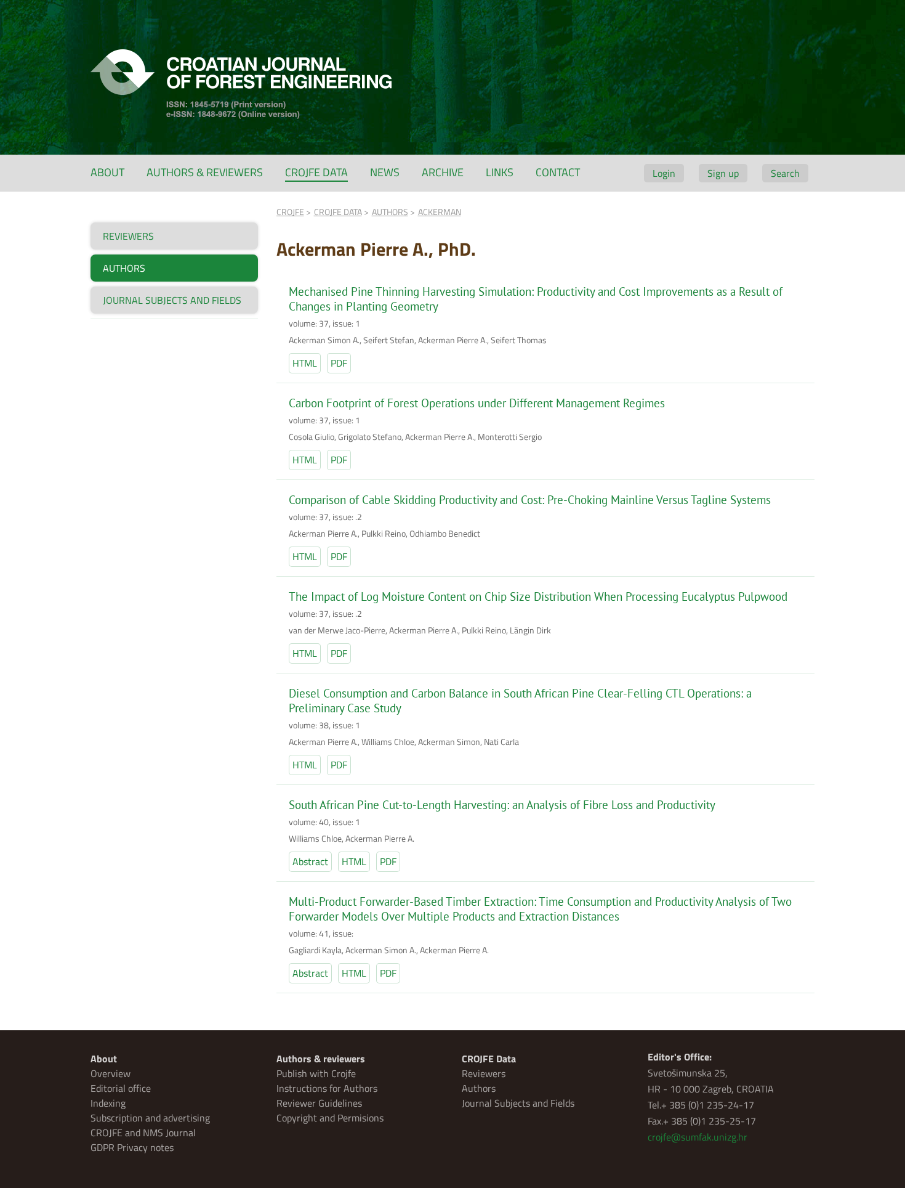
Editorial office (120, 1088)
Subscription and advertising (150, 1117)
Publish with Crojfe (316, 1073)
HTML (304, 363)
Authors (479, 1088)
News (385, 172)
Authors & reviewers (205, 172)
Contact (558, 172)
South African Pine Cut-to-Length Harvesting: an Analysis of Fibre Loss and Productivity (502, 804)
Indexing (108, 1103)
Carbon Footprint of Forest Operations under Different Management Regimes (477, 403)
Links (499, 172)
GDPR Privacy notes (132, 1147)
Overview (110, 1073)
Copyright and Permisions (330, 1117)
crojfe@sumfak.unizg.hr (697, 1136)
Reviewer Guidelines (319, 1103)
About (107, 172)
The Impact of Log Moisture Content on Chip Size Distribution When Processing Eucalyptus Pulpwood (538, 596)
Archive (443, 172)
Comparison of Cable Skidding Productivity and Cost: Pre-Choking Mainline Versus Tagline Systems (530, 499)
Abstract (310, 861)
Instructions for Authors (326, 1088)
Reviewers (483, 1073)
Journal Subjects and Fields (518, 1103)
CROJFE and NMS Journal (143, 1132)
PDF (339, 363)
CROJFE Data (316, 172)
